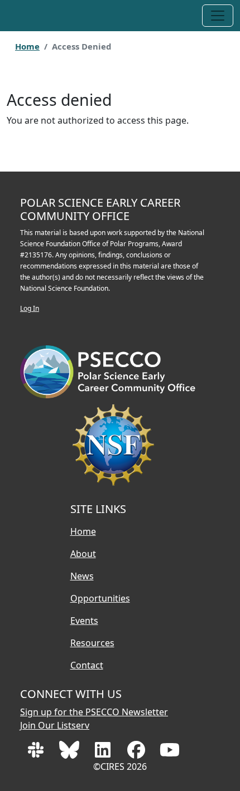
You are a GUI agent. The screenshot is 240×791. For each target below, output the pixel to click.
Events (84, 620)
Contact (86, 665)
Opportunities (100, 598)
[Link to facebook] (137, 753)
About (83, 554)
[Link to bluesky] (70, 753)
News (82, 576)
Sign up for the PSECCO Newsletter (94, 712)
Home (27, 46)
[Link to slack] (37, 753)
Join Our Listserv (54, 725)
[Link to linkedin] (104, 753)
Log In (29, 308)
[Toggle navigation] (217, 15)
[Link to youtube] (169, 753)
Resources (92, 643)
